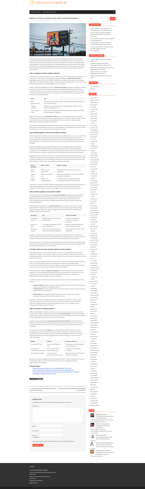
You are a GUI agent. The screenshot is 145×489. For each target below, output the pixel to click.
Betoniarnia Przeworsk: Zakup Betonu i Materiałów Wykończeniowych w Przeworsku (56, 372)
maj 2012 (92, 334)
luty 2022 (92, 123)
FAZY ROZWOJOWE (101, 435)
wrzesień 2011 (94, 352)
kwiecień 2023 (93, 114)
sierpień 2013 (93, 300)
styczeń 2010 (93, 398)
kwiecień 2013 (93, 309)
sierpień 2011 (93, 355)
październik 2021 (94, 132)
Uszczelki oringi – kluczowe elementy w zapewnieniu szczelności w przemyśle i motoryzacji (100, 34)
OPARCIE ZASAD (33, 483)
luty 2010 (92, 396)
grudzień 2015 (93, 235)
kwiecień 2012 (93, 336)
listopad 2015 (93, 238)
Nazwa (34, 426)
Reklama (40, 379)
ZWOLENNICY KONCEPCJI (36, 480)
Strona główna (36, 12)
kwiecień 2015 (93, 254)
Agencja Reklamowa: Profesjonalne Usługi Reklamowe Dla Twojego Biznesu (104, 416)
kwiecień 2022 (93, 118)
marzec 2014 (93, 283)
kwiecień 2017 (93, 199)
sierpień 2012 (93, 327)
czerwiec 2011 (93, 359)
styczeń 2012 (93, 343)
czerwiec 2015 (93, 249)
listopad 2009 (93, 403)
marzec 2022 (93, 120)
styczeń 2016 (93, 233)
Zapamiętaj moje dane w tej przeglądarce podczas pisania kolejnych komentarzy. (53, 441)
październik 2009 (94, 405)
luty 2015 (92, 258)
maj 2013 (92, 306)
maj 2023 (92, 111)
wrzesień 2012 (94, 325)
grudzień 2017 (93, 182)
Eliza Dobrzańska (45, 20)
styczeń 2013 (93, 316)
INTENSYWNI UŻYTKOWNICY (103, 450)
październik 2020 (94, 160)
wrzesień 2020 (94, 162)
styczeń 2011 (93, 371)
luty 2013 (92, 313)
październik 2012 (94, 322)
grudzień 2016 (93, 208)
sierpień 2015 (93, 244)
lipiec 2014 (93, 274)
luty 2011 (92, 368)
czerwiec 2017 (93, 194)
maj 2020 (92, 171)
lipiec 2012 (93, 329)
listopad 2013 (93, 293)
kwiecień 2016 (93, 226)
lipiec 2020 (93, 166)
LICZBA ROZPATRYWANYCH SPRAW (38, 470)
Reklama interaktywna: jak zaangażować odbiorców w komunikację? (103, 425)
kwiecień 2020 (93, 173)
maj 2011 (92, 361)
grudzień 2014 (93, 263)
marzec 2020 (93, 176)
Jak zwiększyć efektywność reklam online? (44, 373)
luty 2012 (92, 341)
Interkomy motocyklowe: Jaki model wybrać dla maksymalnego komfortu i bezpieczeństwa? (101, 48)
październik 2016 (94, 212)
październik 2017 (94, 185)
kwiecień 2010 (93, 391)
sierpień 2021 (93, 137)
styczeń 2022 (93, 125)
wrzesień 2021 (94, 134)
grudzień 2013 (93, 290)
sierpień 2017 (93, 189)
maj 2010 (92, 389)
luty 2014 (92, 286)
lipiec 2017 (93, 192)
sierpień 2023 (93, 104)
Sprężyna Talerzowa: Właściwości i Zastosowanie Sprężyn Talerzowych (52, 368)
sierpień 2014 (93, 272)
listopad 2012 (93, 320)
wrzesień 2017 (94, 187)
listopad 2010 (93, 375)
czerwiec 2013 (93, 304)
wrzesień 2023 (94, 102)
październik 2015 (94, 240)
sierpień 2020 (93, 164)
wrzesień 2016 (94, 215)
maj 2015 (92, 251)
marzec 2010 (93, 394)
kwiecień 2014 (93, 281)
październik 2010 (94, 378)
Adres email (35, 431)
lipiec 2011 (93, 357)
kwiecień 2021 (93, 146)
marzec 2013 (93, 311)
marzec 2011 (93, 366)
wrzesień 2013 (94, 297)
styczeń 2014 (93, 288)
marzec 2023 (93, 116)
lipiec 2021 (93, 139)
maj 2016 (92, 224)
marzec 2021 (93, 148)
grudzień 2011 (93, 345)
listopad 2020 (93, 157)
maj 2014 (92, 279)
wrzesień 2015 (94, 242)
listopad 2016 (93, 210)
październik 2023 (94, 100)
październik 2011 (94, 350)
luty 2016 (92, 231)
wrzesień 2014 (94, 270)
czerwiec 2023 (93, 109)
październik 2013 (94, 295)
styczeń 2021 (93, 153)
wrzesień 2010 (94, 380)
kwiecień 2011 (93, 364)
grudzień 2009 (93, 400)
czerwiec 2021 (93, 141)
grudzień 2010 (93, 373)
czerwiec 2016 (93, 222)
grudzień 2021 (93, 127)
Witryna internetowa (35, 436)
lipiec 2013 (93, 302)
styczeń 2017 (93, 205)
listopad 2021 (93, 130)
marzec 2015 (93, 256)
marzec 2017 (93, 201)
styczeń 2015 (93, 260)
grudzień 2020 (93, 155)
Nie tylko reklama (95, 86)
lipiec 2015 (93, 247)
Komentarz (35, 406)
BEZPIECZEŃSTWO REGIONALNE (104, 443)
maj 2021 (92, 143)
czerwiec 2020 (93, 169)
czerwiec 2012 (93, 332)
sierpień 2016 (93, 217)
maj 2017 (92, 196)
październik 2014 (94, 267)
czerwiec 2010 (93, 387)
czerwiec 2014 (93, 277)
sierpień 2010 (93, 382)
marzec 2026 (93, 98)
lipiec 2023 (93, 107)
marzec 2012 (93, 339)
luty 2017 (92, 203)
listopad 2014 (93, 265)
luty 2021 (92, 150)
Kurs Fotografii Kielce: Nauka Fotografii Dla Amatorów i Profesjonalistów (53, 370)
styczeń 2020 (93, 180)
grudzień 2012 (93, 318)
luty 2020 (92, 178)
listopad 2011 (93, 348)
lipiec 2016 (93, 219)
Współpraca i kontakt (50, 12)
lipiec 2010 (93, 384)
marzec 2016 (93, 228)
